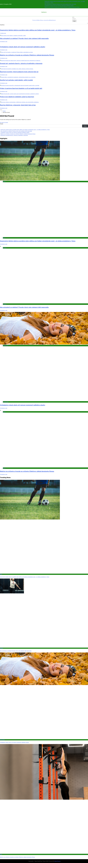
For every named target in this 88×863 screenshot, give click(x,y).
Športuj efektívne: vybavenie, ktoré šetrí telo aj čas (18, 105)
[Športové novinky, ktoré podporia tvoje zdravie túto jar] (16, 68)
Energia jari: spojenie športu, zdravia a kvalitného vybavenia (21, 63)
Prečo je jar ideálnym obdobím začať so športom (17, 97)
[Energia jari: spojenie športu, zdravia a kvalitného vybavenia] (20, 60)
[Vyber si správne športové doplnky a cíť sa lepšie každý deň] (19, 85)
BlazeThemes (57, 861)
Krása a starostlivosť (45, 20)
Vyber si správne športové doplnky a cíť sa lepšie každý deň (21, 88)
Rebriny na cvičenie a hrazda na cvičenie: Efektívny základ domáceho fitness (62, 7)
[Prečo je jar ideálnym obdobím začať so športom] (19, 93)
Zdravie (54, 20)
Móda (51, 20)
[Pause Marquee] (1, 109)
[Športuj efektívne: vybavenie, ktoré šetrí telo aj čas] (19, 102)
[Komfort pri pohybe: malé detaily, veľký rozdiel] (17, 77)
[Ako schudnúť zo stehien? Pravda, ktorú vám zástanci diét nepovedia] (13, 35)
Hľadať (1, 123)
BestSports (44, 12)
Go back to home (4, 122)
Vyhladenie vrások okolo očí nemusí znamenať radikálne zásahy (59, 5)
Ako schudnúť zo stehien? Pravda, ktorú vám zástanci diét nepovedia (60, 4)
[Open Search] (73, 17)
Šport (39, 20)
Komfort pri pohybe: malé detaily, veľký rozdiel (16, 80)
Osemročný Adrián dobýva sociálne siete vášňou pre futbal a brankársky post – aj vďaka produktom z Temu (37, 30)
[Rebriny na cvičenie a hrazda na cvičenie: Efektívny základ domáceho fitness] (16, 52)
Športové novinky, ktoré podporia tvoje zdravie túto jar (19, 72)
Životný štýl (35, 20)
